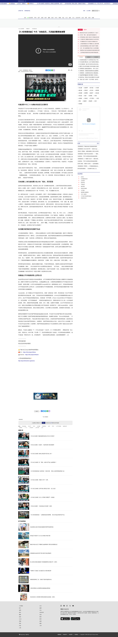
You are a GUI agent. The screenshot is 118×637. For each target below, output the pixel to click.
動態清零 (65, 426)
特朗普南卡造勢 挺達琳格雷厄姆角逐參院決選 (89, 50)
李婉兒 (86, 98)
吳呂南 (91, 90)
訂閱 (51, 422)
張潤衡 (90, 95)
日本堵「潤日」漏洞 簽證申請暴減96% (88, 34)
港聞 (42, 17)
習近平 (29, 426)
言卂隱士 (92, 98)
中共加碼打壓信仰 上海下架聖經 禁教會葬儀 (89, 62)
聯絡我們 (65, 634)
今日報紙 (21, 605)
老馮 (98, 98)
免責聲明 (70, 634)
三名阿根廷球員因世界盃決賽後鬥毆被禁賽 (89, 52)
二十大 (25, 427)
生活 (66, 17)
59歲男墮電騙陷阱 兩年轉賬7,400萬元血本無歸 (89, 75)
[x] (70, 606)
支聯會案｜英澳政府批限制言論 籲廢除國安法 (89, 71)
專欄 (60, 17)
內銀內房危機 (84, 188)
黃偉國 (80, 93)
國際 (49, 17)
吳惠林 (80, 98)
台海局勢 (83, 180)
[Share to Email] (54, 70)
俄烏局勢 (83, 186)
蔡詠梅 (97, 93)
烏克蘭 (38, 426)
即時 (35, 17)
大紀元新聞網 (21, 28)
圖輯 (40, 623)
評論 (63, 17)
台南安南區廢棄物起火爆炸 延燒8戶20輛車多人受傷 (89, 46)
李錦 (96, 95)
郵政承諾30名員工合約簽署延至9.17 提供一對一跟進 (90, 32)
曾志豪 (80, 87)
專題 (20, 623)
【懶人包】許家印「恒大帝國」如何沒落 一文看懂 (89, 79)
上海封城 (37, 427)
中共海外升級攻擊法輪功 (86, 196)
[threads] (67, 606)
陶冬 (80, 101)
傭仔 (85, 95)
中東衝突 (83, 184)
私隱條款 (76, 634)
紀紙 (83, 17)
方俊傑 (97, 87)
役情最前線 (34, 28)
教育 (89, 17)
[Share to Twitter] (48, 70)
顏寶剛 (86, 93)
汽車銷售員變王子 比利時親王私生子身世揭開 (89, 60)
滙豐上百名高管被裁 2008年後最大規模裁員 (89, 66)
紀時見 (82, 176)
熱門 (39, 17)
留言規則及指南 (21, 419)
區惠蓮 (80, 103)
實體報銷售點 (27, 10)
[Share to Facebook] (46, 70)
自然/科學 (78, 17)
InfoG (56, 17)
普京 (53, 426)
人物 (20, 627)
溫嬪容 (85, 101)
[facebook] (64, 606)
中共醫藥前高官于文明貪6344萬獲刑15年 (89, 41)
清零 (49, 426)
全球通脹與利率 (84, 178)
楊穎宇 (91, 93)
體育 (86, 17)
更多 (96, 101)
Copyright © (82, 634)
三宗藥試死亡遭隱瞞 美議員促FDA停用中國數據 (89, 39)
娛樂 (93, 17)
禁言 (34, 426)
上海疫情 (31, 427)
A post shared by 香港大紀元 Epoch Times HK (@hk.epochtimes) (93, 138)
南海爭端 (83, 182)
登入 (44, 422)
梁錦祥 (86, 90)
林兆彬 (80, 95)
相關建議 (59, 634)
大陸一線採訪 (84, 194)
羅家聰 (97, 90)
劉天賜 (91, 87)
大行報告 (83, 190)
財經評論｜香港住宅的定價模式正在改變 (89, 77)
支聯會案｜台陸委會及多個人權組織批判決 (89, 73)
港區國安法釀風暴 (84, 192)
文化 (73, 17)
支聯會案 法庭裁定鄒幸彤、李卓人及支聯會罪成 (89, 68)
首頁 (25, 17)
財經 (52, 17)
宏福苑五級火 (84, 198)
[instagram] (61, 606)
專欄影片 (28, 28)
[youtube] (73, 606)
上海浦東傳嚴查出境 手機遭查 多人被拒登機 (89, 43)
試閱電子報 (20, 10)
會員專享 (31, 17)
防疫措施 (24, 426)
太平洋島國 (58, 426)
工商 (40, 625)
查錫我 (90, 101)
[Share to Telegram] (50, 70)
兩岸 (46, 17)
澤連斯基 (44, 426)
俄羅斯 (20, 427)
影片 (20, 608)
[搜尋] (99, 10)
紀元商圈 (88, 10)
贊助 (84, 10)
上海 (42, 427)
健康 (70, 17)
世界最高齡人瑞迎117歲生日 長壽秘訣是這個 (89, 37)
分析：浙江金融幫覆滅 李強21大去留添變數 (89, 48)
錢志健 (80, 90)
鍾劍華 (86, 87)
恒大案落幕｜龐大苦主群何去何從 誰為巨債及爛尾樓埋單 (89, 64)
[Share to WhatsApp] (52, 70)
